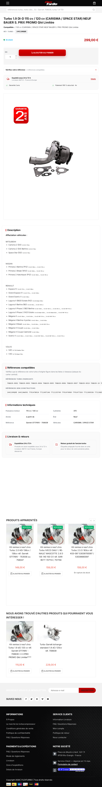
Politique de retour (61, 733)
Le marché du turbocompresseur (20, 724)
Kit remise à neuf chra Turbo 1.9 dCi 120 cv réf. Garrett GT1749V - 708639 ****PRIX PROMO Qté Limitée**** (20, 650)
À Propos (10, 719)
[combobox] (51, 9)
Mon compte (58, 728)
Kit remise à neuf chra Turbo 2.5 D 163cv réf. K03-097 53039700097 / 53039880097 (82, 552)
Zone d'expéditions (14, 765)
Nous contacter (60, 737)
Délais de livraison (14, 769)
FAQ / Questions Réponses (18, 737)
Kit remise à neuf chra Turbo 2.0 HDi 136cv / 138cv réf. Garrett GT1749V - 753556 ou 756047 (19, 553)
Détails (93, 79)
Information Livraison (62, 719)
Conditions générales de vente (19, 728)
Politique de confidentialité (18, 733)
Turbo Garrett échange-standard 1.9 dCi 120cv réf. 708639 (51, 647)
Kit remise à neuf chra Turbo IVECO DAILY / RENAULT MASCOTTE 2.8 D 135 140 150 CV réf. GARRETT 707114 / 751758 (51, 553)
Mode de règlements (15, 756)
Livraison (10, 760)
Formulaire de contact (68, 764)
